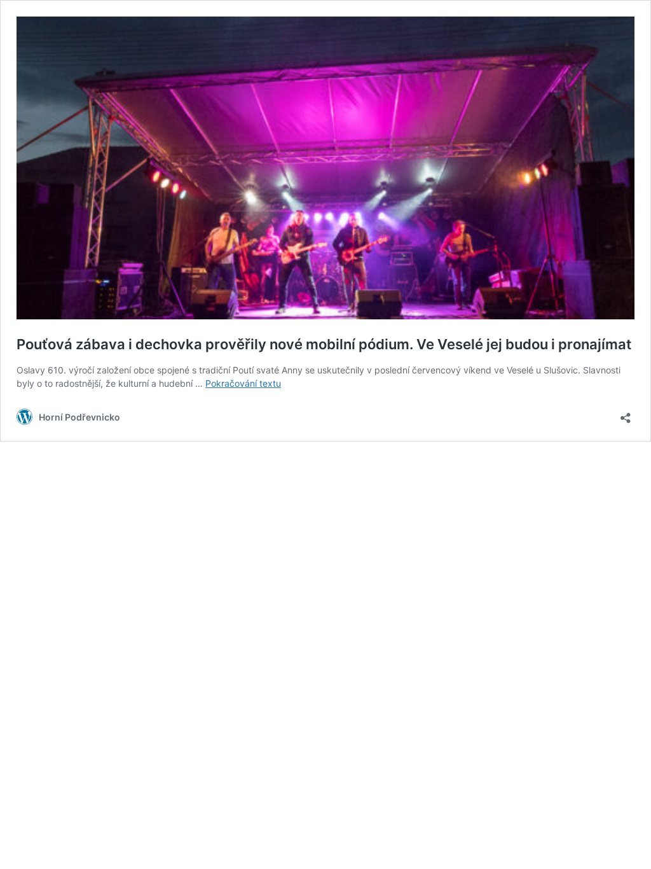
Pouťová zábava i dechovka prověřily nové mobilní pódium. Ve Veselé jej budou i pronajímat (324, 344)
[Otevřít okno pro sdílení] (625, 414)
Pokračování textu (243, 383)
